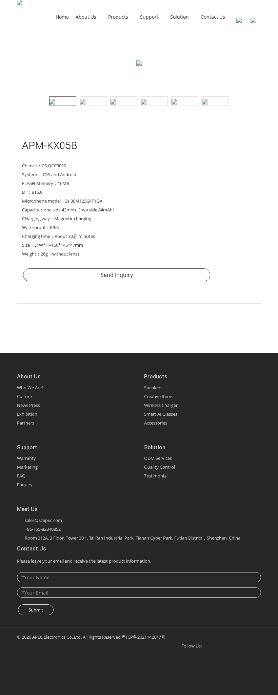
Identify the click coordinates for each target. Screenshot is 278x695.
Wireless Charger (161, 405)
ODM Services (158, 458)
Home (62, 17)
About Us (87, 17)
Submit (35, 610)
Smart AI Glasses (160, 414)
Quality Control (159, 467)
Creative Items (158, 396)
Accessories (155, 423)
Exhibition (27, 414)
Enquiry (25, 485)
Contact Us (213, 17)
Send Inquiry (117, 275)
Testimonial (155, 476)
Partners (25, 423)
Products (119, 17)
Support (150, 17)
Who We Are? (30, 387)
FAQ (21, 476)
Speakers (153, 387)
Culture (24, 396)
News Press (28, 405)
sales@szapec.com (43, 520)
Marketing (27, 467)
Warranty (26, 458)
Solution (180, 17)
